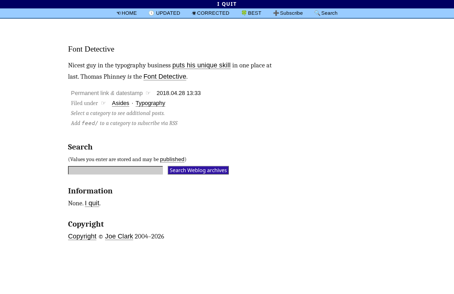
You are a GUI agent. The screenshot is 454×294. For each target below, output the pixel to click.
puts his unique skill (201, 65)
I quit (92, 203)
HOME (129, 13)
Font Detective (91, 48)
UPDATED (168, 13)
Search (329, 13)
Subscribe (291, 13)
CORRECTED (213, 13)
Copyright (82, 236)
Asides (120, 103)
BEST (254, 13)
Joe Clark (119, 236)
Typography (150, 103)
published (172, 159)
